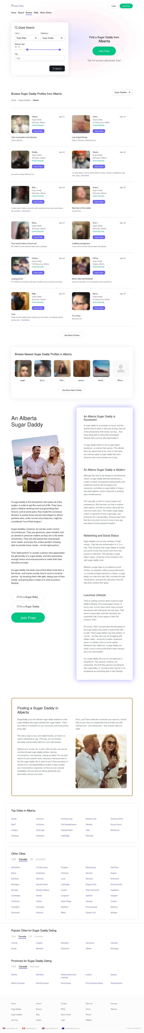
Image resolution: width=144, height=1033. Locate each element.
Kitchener (65, 873)
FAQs (36, 12)
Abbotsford (15, 867)
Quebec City (91, 912)
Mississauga (91, 867)
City (16, 54)
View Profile (38, 131)
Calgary (14, 830)
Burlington (15, 884)
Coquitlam (15, 907)
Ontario (89, 974)
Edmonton (40, 835)
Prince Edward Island (94, 983)
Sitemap (114, 1009)
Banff (13, 824)
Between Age (20, 45)
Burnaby (14, 890)
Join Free (104, 51)
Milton (63, 912)
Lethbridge (65, 835)
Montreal (39, 948)
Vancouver (90, 943)
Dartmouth (15, 912)
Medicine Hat (91, 818)
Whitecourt (115, 830)
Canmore (40, 818)
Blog (37, 1014)
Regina (113, 873)
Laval (63, 878)
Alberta (14, 974)
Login (113, 6)
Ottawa (88, 948)
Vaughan (114, 895)
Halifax (39, 901)
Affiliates (89, 1020)
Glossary (114, 1003)
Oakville (89, 895)
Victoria (114, 901)
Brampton (65, 943)
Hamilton (114, 943)
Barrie (13, 873)
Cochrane (40, 824)
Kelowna (39, 912)
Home (13, 12)
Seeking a (44, 33)
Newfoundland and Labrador (68, 976)
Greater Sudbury (42, 890)
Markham (64, 907)
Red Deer (89, 835)
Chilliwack (15, 901)
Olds (87, 830)
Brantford (15, 878)
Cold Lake (40, 830)
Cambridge (15, 895)
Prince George (91, 907)
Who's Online (45, 12)
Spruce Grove (116, 824)
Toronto (14, 943)
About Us (89, 1003)
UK (31, 859)
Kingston (64, 867)
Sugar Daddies (24, 100)
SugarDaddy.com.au (72, 1028)
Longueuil (65, 895)
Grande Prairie (67, 830)
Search (21, 12)
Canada (23, 859)
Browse (29, 12)
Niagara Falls (91, 884)
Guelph (39, 895)
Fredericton (40, 873)
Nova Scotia (66, 983)
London (64, 890)
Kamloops (40, 907)
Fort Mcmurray (66, 818)
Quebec (114, 974)
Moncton (89, 873)
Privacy (88, 1014)
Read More (85, 175)
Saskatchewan (116, 983)
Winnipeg (114, 948)
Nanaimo (89, 878)
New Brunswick (42, 983)
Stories (38, 1020)
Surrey (14, 948)
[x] (123, 1029)
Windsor (114, 912)
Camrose (15, 835)
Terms (88, 1009)
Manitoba (40, 974)
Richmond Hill (116, 884)
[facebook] (119, 1029)
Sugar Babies (16, 1009)
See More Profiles (72, 335)
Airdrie (14, 818)
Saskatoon (115, 890)
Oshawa (89, 901)
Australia (40, 859)
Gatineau (39, 878)
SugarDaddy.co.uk (51, 1028)
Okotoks (89, 824)
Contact (64, 1003)
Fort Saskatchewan (68, 824)
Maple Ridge (66, 901)
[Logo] (17, 6)
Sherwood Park (117, 818)
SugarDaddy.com (11, 1028)
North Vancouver (92, 890)
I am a (17, 33)
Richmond (115, 878)
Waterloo (114, 907)
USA (13, 859)
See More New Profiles (72, 390)
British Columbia (18, 983)
